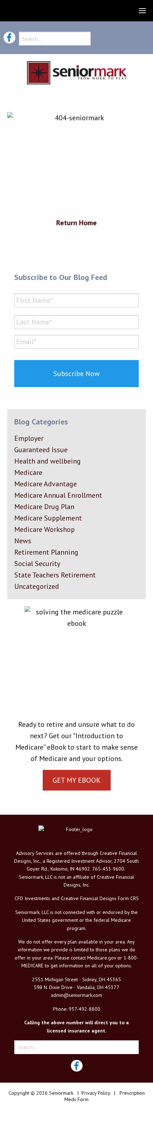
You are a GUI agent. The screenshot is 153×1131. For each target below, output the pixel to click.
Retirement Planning (46, 552)
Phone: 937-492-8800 (76, 1009)
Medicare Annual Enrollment (58, 495)
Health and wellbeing (47, 461)
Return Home (76, 222)
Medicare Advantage (45, 483)
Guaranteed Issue (41, 449)
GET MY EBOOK (77, 780)
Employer (28, 438)
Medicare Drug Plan (44, 506)
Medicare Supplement (48, 518)
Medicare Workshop (44, 529)
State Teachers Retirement (55, 575)
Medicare (28, 472)
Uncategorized (36, 586)
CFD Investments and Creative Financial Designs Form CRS (77, 898)
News (22, 540)
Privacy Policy (95, 1093)
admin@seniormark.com (76, 995)
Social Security (37, 563)
